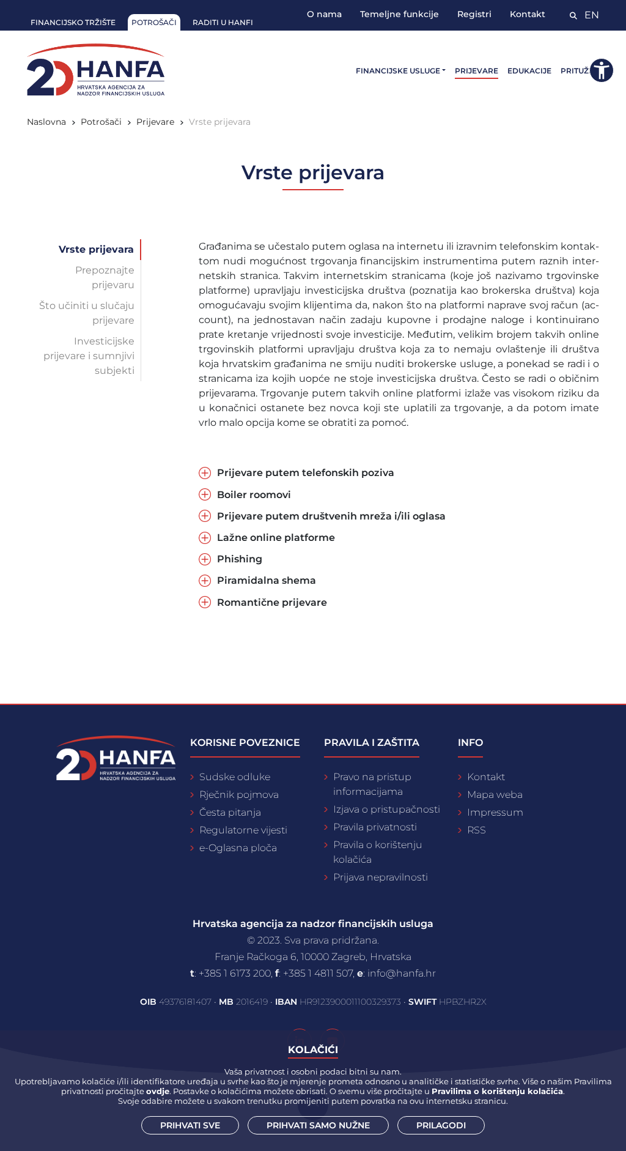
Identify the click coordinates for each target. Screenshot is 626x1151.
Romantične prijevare (272, 602)
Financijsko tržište (73, 22)
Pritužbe (580, 70)
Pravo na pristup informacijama (372, 784)
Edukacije (529, 70)
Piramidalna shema (266, 580)
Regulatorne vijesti (243, 830)
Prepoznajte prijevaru (104, 277)
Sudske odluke (234, 777)
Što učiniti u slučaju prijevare (86, 313)
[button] (601, 70)
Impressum (495, 812)
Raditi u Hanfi (223, 22)
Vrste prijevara (96, 249)
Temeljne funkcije (399, 14)
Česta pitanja (230, 812)
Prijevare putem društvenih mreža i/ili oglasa (331, 516)
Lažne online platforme (276, 537)
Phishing (239, 559)
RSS (476, 830)
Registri (474, 14)
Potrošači (154, 22)
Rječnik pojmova (239, 794)
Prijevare (476, 70)
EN (591, 15)
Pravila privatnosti (375, 827)
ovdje (157, 1091)
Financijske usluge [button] (398, 70)
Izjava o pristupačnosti (386, 809)
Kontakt (527, 14)
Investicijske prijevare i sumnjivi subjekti (88, 355)
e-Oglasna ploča (238, 848)
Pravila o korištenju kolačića (377, 852)
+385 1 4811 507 (318, 973)
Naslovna (46, 121)
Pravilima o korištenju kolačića (497, 1091)
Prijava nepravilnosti (380, 877)
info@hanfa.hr (401, 973)
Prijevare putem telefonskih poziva (305, 473)
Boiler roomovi (254, 495)
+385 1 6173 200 (235, 973)
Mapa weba (495, 794)
